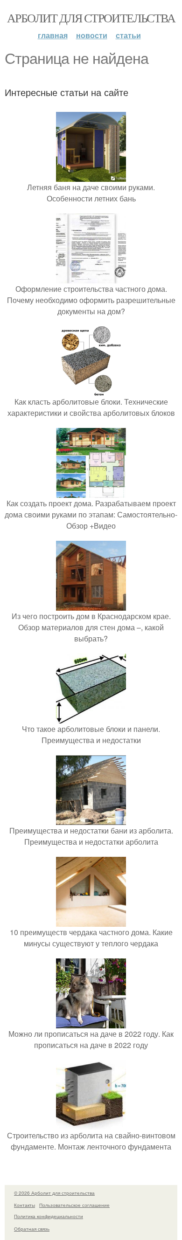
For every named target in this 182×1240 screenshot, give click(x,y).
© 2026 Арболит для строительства (54, 1193)
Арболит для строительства (91, 18)
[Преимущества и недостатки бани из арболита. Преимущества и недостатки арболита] (91, 819)
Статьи (128, 35)
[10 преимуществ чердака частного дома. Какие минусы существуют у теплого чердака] (91, 921)
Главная (53, 35)
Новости (91, 35)
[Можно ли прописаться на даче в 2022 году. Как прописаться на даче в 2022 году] (91, 1022)
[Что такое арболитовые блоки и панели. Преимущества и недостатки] (91, 717)
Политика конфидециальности (48, 1216)
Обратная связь (31, 1229)
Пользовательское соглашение (74, 1205)
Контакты (24, 1205)
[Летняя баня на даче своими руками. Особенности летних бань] (91, 176)
